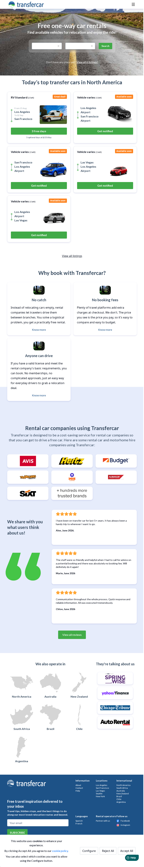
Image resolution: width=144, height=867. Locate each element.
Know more (39, 329)
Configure (89, 851)
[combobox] (67, 46)
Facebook (125, 820)
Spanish (79, 820)
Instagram (125, 825)
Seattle (99, 793)
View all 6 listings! (87, 62)
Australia (120, 790)
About (78, 785)
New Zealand (122, 793)
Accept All (126, 851)
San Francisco (102, 788)
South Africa (122, 788)
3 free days (39, 131)
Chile (118, 799)
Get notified (105, 131)
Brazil (119, 796)
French (79, 823)
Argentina (121, 802)
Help (78, 790)
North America (123, 785)
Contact (79, 788)
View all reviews (72, 634)
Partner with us (103, 820)
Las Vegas (100, 790)
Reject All (108, 851)
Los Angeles (101, 785)
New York (100, 796)
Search (105, 45)
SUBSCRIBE (17, 832)
